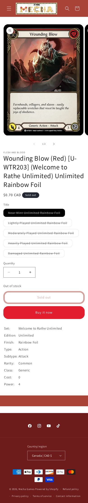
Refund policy (71, 489)
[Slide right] (54, 144)
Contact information (68, 496)
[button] (9, 8)
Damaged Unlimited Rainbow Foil (36, 254)
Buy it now (44, 312)
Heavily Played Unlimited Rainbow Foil (40, 244)
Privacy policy (20, 496)
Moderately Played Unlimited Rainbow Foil (43, 234)
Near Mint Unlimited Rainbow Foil (36, 214)
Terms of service (42, 496)
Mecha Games (27, 489)
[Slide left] (34, 144)
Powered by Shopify (46, 489)
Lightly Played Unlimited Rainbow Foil (40, 224)
